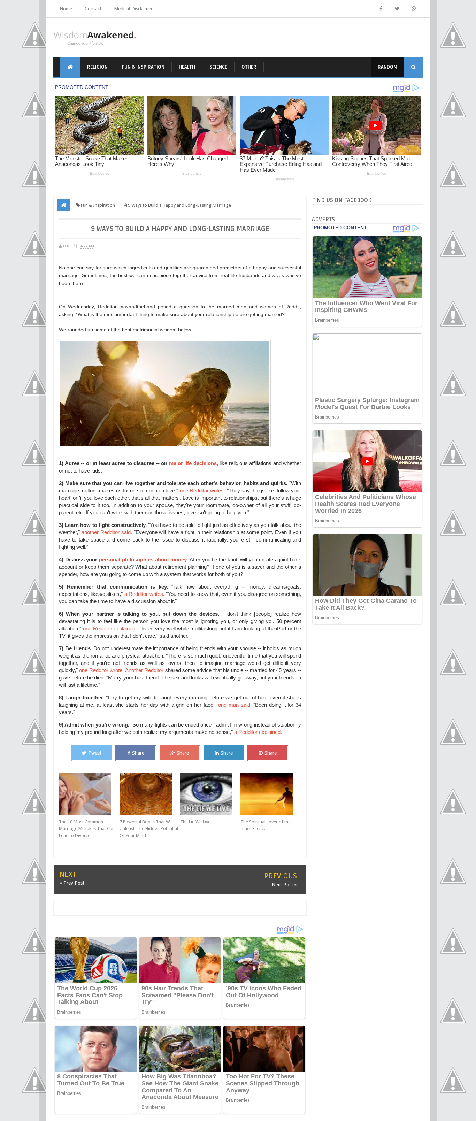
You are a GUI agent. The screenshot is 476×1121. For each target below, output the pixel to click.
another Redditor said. (106, 532)
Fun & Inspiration (143, 67)
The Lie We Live (195, 821)
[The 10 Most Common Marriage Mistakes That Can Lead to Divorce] (89, 794)
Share (138, 753)
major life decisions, (193, 463)
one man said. (234, 705)
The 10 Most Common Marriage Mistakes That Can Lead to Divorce (87, 828)
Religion (97, 67)
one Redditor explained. (110, 628)
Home (66, 8)
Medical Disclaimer (133, 8)
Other (248, 67)
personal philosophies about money (142, 559)
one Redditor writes (201, 490)
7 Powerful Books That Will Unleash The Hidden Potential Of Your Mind (149, 828)
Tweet (94, 753)
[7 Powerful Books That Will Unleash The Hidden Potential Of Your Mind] (150, 794)
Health (187, 67)
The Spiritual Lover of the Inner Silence (265, 825)
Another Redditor (144, 670)
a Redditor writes (143, 594)
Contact (93, 8)
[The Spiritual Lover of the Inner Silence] (270, 794)
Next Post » (284, 885)
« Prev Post (72, 883)
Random (387, 67)
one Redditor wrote (100, 670)
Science (218, 67)
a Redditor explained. (258, 732)
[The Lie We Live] (210, 794)
